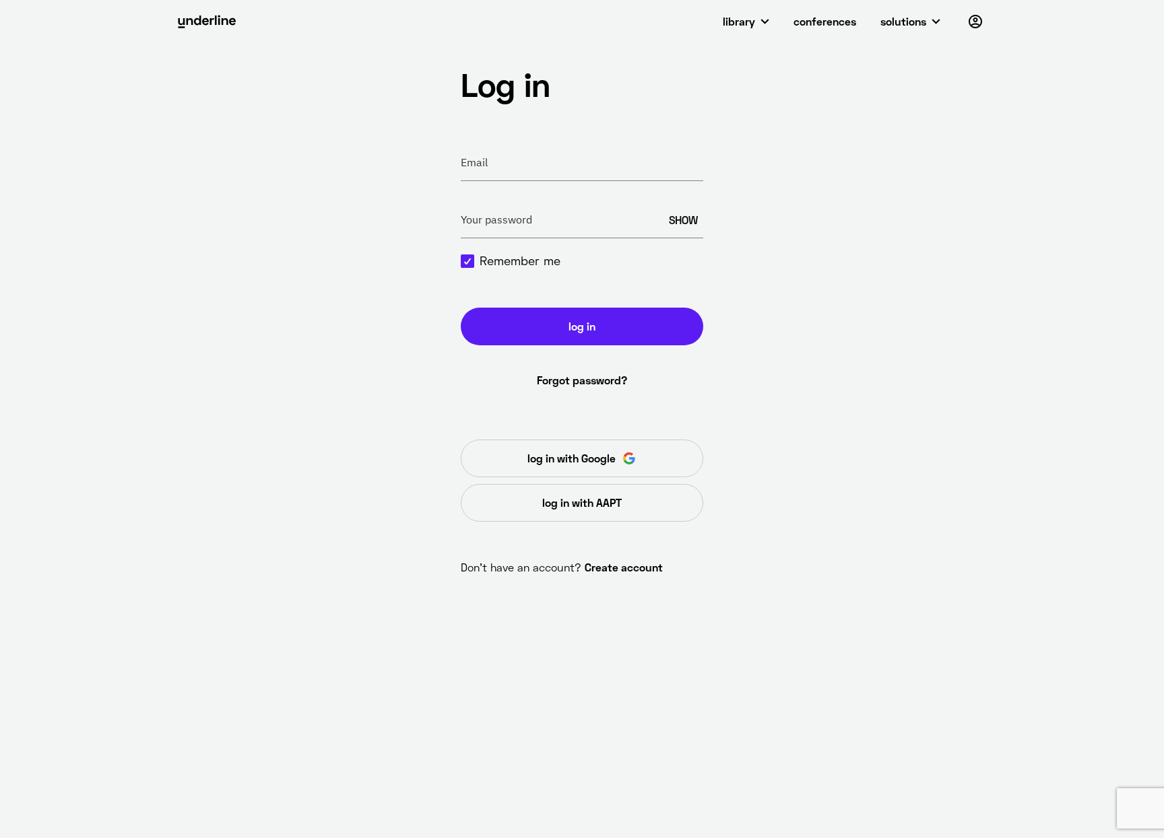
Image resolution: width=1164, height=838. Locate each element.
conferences (825, 21)
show (683, 219)
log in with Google (571, 458)
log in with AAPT (582, 502)
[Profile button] (975, 21)
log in (582, 326)
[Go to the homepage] (207, 21)
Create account (624, 567)
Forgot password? (582, 380)
